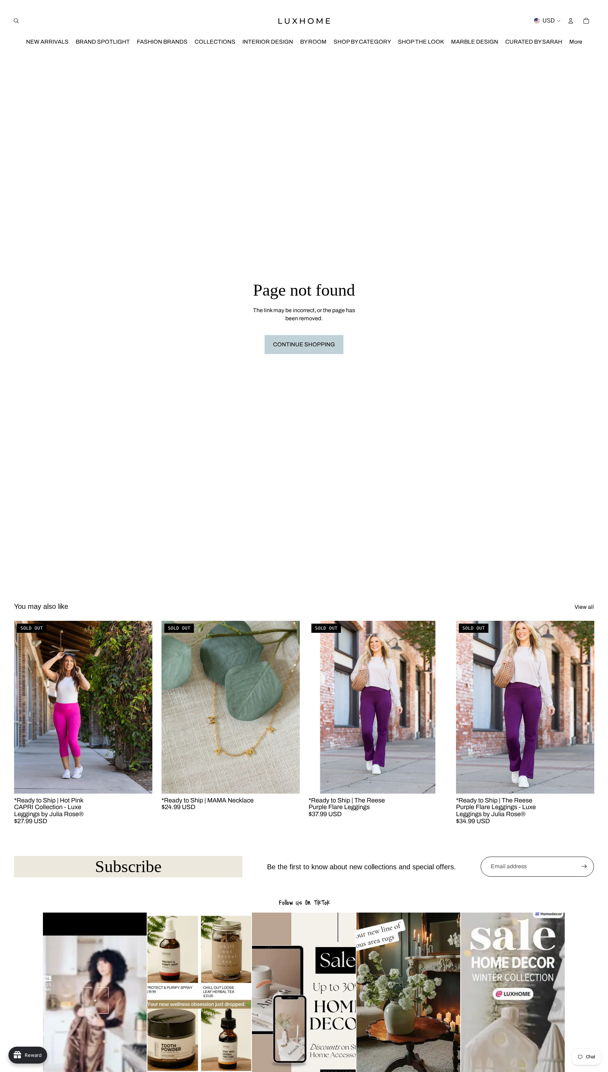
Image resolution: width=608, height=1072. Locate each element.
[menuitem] (576, 42)
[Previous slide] (24, 707)
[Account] (570, 21)
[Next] (554, 1004)
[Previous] (53, 1004)
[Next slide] (141, 707)
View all (584, 607)
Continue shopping (304, 344)
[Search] (16, 21)
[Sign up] (584, 866)
